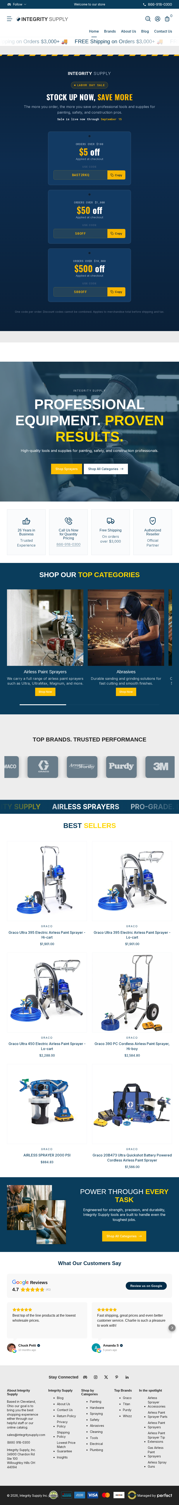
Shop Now (45, 691)
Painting (95, 1401)
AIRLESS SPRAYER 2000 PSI (47, 1155)
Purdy (127, 1410)
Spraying (96, 1413)
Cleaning (96, 1432)
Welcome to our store (89, 4)
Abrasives (97, 1425)
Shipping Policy (63, 1434)
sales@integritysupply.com (26, 1435)
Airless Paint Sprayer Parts (157, 1415)
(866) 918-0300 (18, 1442)
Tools (94, 1438)
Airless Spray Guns (157, 1464)
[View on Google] (11, 1347)
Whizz (127, 1416)
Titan (126, 1404)
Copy (118, 175)
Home (94, 31)
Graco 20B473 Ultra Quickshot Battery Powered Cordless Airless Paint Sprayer (132, 1157)
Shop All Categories (103, 469)
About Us (128, 31)
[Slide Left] (70, 4)
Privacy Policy (62, 1424)
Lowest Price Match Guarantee (66, 1447)
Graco (47, 926)
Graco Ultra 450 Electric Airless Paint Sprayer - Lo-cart (47, 1046)
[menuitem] (67, 1398)
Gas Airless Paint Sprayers (156, 1452)
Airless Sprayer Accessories (156, 1402)
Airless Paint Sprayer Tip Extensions (156, 1437)
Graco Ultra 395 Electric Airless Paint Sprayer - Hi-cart (47, 934)
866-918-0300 (69, 544)
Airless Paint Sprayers (156, 1425)
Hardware (97, 1408)
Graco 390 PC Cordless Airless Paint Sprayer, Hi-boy (132, 1046)
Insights (62, 1457)
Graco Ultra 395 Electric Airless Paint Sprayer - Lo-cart (132, 934)
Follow (17, 4)
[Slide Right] (108, 4)
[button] (148, 19)
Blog (145, 31)
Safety (94, 1420)
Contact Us (163, 31)
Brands (110, 31)
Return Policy (66, 1416)
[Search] (148, 19)
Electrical (96, 1444)
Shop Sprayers (66, 469)
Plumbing (96, 1450)
